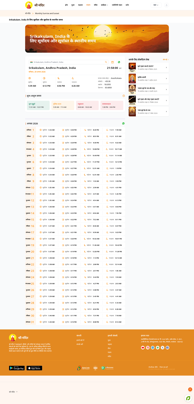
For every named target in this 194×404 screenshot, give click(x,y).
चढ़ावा (80, 5)
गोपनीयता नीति (153, 367)
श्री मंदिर (12, 392)
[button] (119, 62)
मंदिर (95, 5)
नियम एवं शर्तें (164, 367)
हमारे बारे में (80, 340)
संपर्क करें (80, 344)
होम (66, 5)
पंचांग (88, 5)
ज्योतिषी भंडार (117, 5)
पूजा (73, 5)
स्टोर (127, 5)
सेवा (109, 348)
